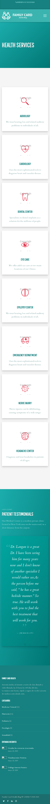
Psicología (5, 728)
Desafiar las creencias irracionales (21, 748)
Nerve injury (25, 403)
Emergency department (25, 355)
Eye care (25, 259)
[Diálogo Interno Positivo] (4, 768)
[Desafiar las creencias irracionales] (4, 749)
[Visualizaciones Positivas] (4, 758)
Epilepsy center (25, 307)
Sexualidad (6, 735)
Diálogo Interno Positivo (17, 767)
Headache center (25, 451)
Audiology (25, 116)
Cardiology (25, 164)
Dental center (25, 211)
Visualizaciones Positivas (17, 758)
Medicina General (9, 707)
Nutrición (6, 714)
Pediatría (5, 721)
